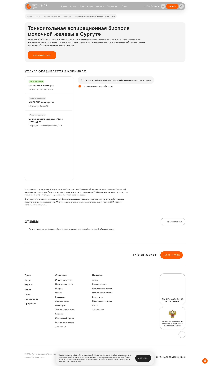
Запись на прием (171, 255)
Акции (90, 6)
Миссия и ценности (63, 279)
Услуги (73, 6)
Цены (81, 6)
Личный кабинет (99, 284)
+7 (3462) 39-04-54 (152, 6)
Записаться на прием (41, 55)
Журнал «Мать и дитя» (65, 309)
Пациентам (112, 6)
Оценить (178, 325)
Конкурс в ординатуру (64, 322)
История (58, 288)
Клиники (100, 6)
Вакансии (59, 313)
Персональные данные (102, 288)
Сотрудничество (62, 301)
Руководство (60, 296)
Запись (172, 6)
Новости (58, 292)
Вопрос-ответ (97, 296)
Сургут (34, 8)
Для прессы (60, 326)
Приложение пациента (102, 301)
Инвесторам (60, 305)
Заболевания (98, 309)
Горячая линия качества (102, 292)
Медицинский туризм (64, 318)
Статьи (95, 305)
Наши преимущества (64, 284)
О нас (124, 6)
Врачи (64, 6)
